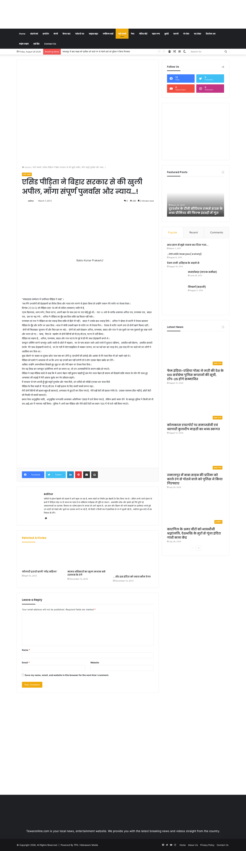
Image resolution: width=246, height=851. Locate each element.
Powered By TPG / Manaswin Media (79, 845)
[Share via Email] (86, 474)
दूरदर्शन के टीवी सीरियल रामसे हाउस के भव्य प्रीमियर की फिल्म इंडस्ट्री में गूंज (196, 211)
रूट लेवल (197, 33)
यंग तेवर (186, 33)
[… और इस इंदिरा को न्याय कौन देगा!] (133, 560)
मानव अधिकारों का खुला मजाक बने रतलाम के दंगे (86, 573)
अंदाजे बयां (34, 33)
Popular (172, 232)
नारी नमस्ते (122, 33)
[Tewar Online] (42, 14)
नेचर (132, 33)
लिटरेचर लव (210, 33)
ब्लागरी (176, 33)
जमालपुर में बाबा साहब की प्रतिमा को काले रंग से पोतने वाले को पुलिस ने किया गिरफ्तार (195, 479)
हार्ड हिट (36, 43)
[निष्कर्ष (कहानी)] (176, 297)
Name (26, 650)
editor (31, 201)
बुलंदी (167, 33)
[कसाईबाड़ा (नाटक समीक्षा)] (176, 276)
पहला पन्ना (156, 33)
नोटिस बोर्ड (143, 33)
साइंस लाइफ (24, 43)
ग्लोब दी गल (79, 33)
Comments (216, 232)
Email (26, 662)
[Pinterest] (78, 474)
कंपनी (56, 33)
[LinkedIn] (70, 474)
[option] (195, 198)
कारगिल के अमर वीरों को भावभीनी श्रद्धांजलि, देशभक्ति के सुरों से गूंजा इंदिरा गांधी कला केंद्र (98, 51)
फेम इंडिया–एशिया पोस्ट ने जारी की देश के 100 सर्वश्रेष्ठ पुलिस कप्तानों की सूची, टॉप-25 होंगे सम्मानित (195, 375)
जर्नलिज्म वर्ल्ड (108, 33)
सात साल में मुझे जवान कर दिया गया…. (188, 245)
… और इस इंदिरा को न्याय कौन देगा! (132, 576)
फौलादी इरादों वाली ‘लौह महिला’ (39, 571)
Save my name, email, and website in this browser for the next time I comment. (67, 675)
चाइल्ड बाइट (93, 33)
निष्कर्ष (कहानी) (197, 287)
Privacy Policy (207, 845)
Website (94, 662)
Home (22, 33)
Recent (193, 232)
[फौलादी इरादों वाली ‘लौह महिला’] (42, 557)
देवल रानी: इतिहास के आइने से (183, 263)
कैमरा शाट (66, 33)
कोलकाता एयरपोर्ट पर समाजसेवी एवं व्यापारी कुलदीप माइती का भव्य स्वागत (193, 427)
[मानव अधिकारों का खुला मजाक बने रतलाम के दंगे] (87, 557)
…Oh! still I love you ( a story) (184, 254)
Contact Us (50, 43)
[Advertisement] (159, 10)
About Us (193, 845)
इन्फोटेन (46, 33)
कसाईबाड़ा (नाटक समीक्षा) (202, 272)
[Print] (94, 474)
